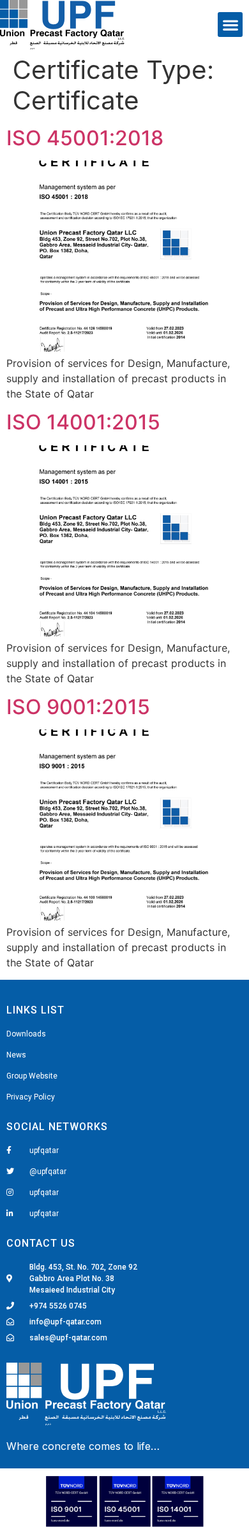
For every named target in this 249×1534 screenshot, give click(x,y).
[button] (230, 24)
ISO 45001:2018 (84, 137)
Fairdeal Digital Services (64, 1448)
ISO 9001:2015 (78, 706)
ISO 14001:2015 (83, 422)
